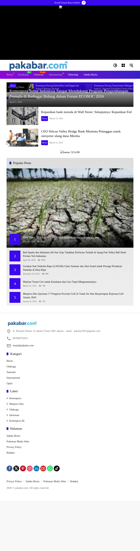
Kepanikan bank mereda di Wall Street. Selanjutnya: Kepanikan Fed (86, 112)
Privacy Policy (14, 447)
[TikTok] (57, 468)
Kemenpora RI (16, 420)
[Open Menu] (123, 65)
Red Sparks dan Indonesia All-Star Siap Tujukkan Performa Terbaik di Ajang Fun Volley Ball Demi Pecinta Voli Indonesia (74, 254)
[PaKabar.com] (39, 65)
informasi (14, 415)
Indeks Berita (13, 436)
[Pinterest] (23, 468)
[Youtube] (43, 468)
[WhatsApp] (50, 468)
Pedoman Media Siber (18, 441)
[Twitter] (16, 468)
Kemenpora (15, 398)
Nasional (11, 372)
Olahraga (11, 366)
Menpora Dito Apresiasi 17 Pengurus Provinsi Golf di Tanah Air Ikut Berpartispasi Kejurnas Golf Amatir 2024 (73, 295)
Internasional (13, 377)
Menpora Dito (16, 404)
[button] (115, 65)
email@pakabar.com (23, 345)
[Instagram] (30, 468)
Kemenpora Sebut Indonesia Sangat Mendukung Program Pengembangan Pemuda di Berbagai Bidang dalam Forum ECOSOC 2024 (68, 94)
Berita (12, 86)
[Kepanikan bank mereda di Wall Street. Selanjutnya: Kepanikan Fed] (22, 116)
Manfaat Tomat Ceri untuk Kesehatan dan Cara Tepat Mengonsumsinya (59, 281)
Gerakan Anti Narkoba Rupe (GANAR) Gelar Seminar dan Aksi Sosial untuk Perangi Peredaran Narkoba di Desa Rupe (72, 268)
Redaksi (11, 452)
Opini (9, 383)
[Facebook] (9, 468)
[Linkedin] (36, 468)
